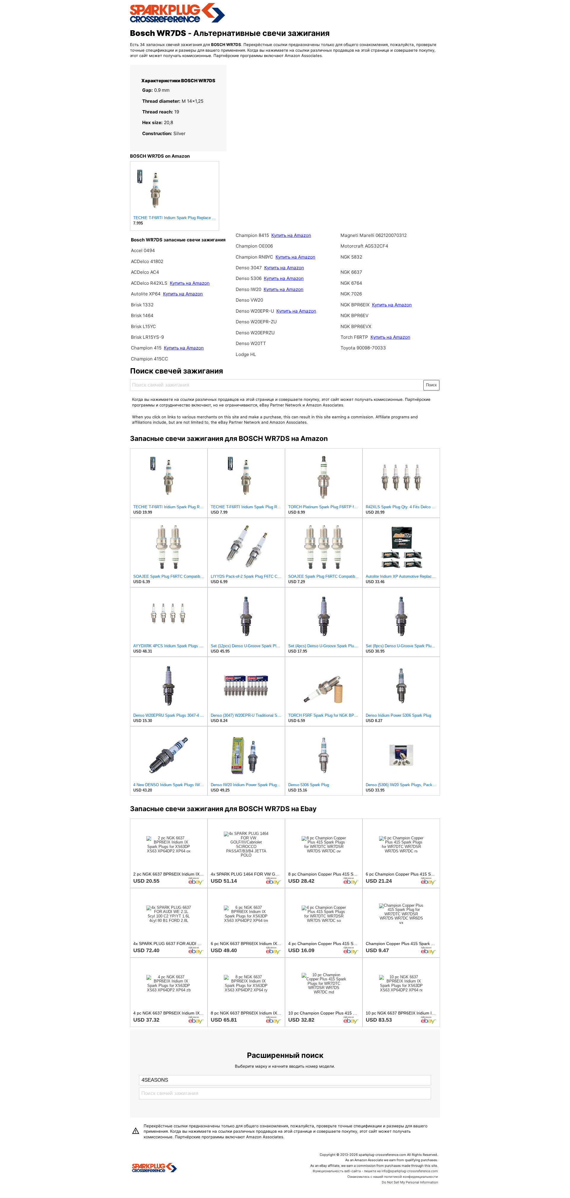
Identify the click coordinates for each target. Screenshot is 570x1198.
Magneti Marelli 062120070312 (374, 235)
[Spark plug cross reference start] (154, 1168)
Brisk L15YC (143, 326)
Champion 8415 (252, 235)
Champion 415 (146, 348)
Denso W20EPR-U (255, 311)
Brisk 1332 (142, 305)
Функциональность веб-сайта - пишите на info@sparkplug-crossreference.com (375, 1171)
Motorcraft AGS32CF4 (364, 246)
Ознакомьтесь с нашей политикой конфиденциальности (392, 1177)
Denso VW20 (249, 300)
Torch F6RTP (354, 337)
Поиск (431, 385)
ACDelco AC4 (145, 272)
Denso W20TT (251, 343)
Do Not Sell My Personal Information (410, 1182)
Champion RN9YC (255, 257)
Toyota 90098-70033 (363, 348)
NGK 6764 (351, 283)
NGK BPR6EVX (356, 326)
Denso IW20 (249, 289)
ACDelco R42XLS (150, 283)
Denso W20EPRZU (255, 332)
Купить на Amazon (190, 283)
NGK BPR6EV (354, 315)
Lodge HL (246, 354)
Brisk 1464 (142, 315)
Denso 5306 (249, 278)
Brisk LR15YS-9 (147, 337)
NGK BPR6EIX (355, 305)
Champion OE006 (254, 246)
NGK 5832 (351, 257)
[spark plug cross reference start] (177, 21)
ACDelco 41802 (147, 261)
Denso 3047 (249, 267)
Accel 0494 (143, 250)
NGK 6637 (351, 272)
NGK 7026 (351, 294)
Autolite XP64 (146, 294)
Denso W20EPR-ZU (256, 322)
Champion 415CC (149, 359)
